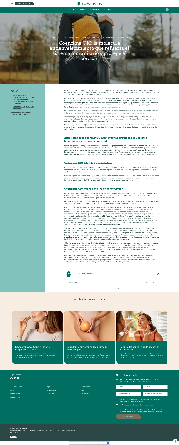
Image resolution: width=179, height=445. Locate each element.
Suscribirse (128, 416)
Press (12, 390)
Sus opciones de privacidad (97, 443)
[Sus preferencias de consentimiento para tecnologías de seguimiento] (175, 441)
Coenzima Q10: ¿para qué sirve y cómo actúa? (23, 113)
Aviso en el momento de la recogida (79, 443)
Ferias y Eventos (16, 394)
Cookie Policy (50, 394)
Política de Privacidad (142, 399)
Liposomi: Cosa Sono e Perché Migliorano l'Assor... (32, 348)
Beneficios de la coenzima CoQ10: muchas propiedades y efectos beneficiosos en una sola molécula (23, 99)
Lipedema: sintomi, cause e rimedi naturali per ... (87, 348)
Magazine (56, 37)
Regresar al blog (113, 288)
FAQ (82, 390)
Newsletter (85, 394)
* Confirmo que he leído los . (136, 405)
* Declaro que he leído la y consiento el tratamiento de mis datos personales (139, 400)
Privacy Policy (51, 390)
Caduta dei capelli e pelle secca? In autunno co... (139, 348)
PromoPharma (21, 428)
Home (50, 37)
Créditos (13, 436)
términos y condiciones (145, 405)
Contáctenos (15, 397)
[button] (167, 9)
